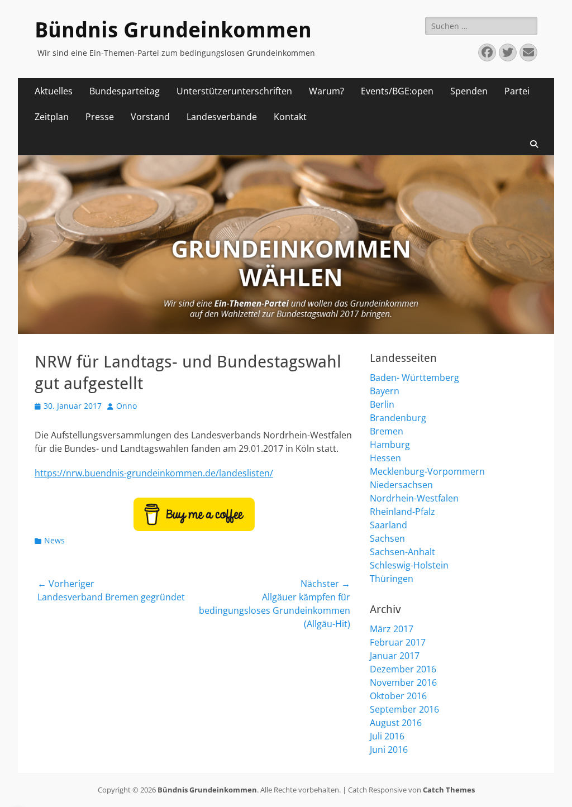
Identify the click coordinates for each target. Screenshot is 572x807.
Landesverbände (222, 117)
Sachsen (387, 538)
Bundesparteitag (124, 91)
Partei (517, 91)
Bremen (386, 431)
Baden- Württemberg (414, 377)
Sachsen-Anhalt (402, 552)
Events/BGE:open (397, 91)
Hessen (385, 458)
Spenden (469, 91)
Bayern (384, 391)
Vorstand (150, 117)
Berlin (382, 404)
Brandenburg (398, 418)
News (54, 540)
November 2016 (403, 682)
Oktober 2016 (398, 696)
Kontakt (290, 117)
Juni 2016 (389, 749)
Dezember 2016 (403, 669)
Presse (99, 117)
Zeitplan (52, 117)
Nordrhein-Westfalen (414, 498)
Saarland (388, 525)
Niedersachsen (401, 485)
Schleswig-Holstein (409, 565)
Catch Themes (449, 790)
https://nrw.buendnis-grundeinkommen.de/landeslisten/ (154, 473)
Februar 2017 (398, 642)
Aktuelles (54, 91)
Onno (126, 405)
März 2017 (391, 629)
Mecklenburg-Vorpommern (427, 471)
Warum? (326, 91)
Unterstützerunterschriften (234, 91)
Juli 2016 (387, 736)
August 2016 (396, 723)
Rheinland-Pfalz (402, 511)
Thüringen (391, 578)
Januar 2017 (395, 656)
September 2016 (404, 709)
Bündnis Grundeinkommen (173, 30)
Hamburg (390, 444)
